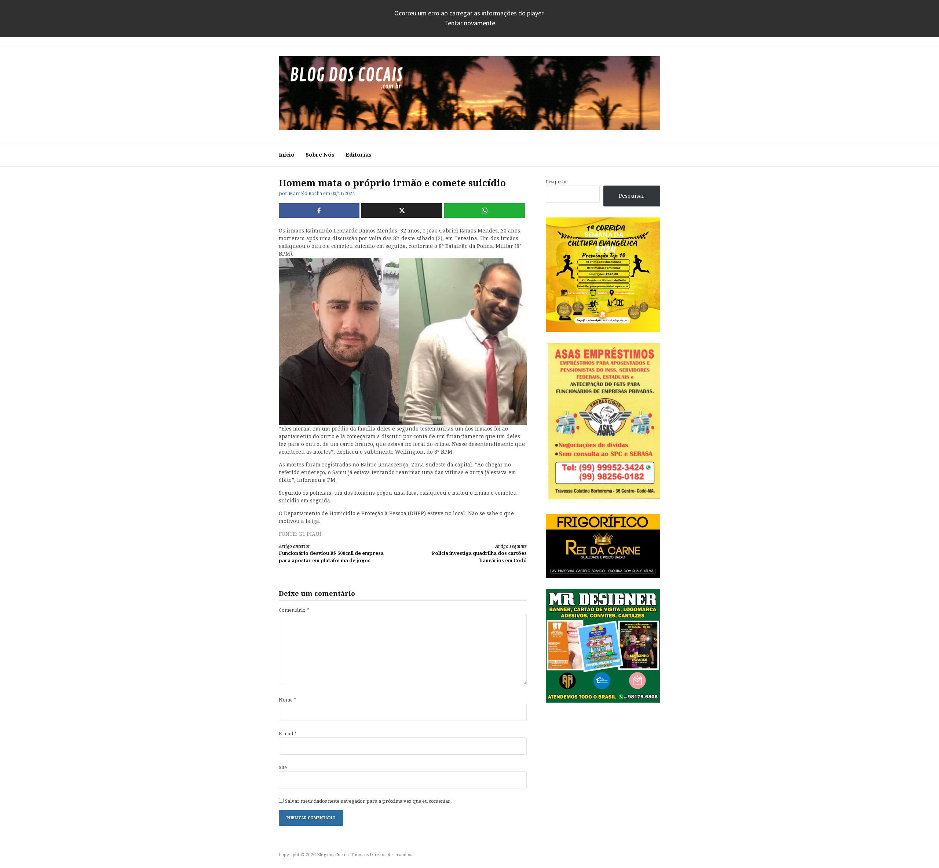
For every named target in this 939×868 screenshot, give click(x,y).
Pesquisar (556, 181)
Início (287, 154)
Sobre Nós (320, 154)
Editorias (359, 154)
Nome (287, 700)
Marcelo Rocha (305, 193)
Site (283, 767)
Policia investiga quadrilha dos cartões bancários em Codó (479, 553)
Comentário (294, 610)
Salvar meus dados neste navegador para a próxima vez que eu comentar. (368, 801)
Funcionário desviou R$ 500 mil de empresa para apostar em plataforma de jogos (331, 553)
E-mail (288, 733)
